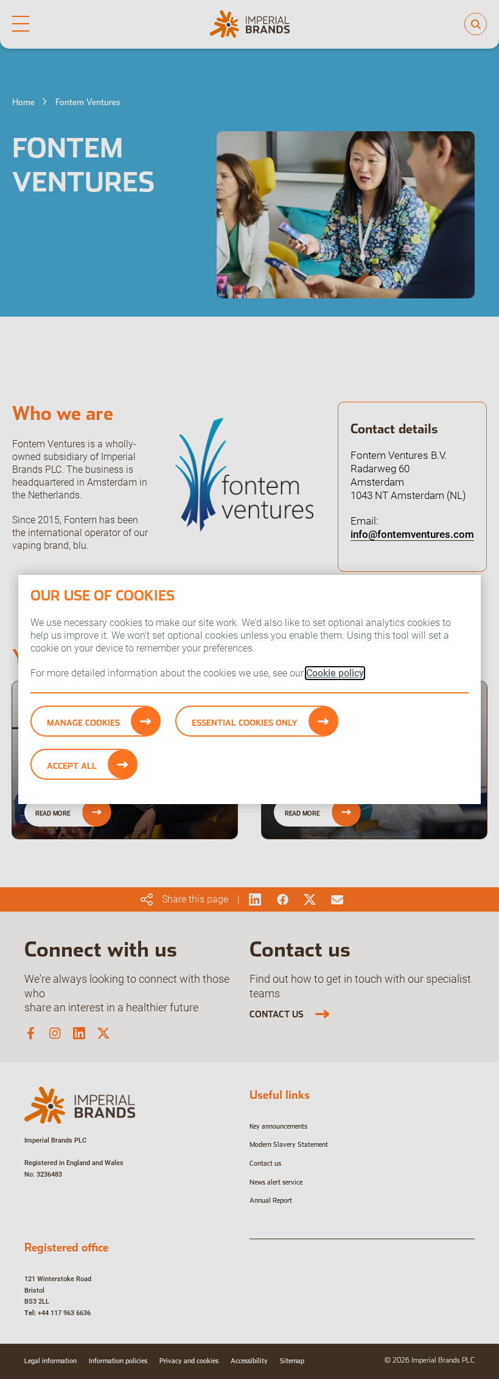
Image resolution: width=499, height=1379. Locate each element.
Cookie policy (335, 673)
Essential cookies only (245, 722)
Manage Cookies (83, 722)
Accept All (72, 766)
